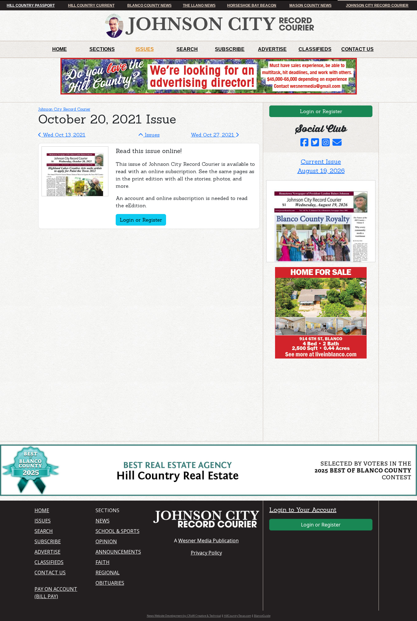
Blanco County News (149, 5)
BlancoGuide (262, 616)
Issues (145, 49)
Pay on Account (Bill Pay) (55, 593)
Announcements (118, 551)
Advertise (272, 49)
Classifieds (315, 49)
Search (187, 49)
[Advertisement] (312, 401)
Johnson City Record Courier (377, 5)
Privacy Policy (206, 552)
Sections (102, 49)
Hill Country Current (91, 5)
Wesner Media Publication (208, 540)
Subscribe (230, 49)
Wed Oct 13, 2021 (63, 135)
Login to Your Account (302, 509)
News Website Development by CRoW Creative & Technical (184, 616)
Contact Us (357, 49)
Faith (103, 562)
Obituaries (110, 583)
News (103, 520)
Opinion (106, 541)
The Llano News (199, 5)
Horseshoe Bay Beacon (251, 5)
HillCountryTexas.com (237, 616)
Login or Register (141, 220)
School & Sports (118, 531)
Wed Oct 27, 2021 (213, 135)
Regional (108, 572)
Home (59, 49)
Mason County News (310, 5)
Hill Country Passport (31, 5)
